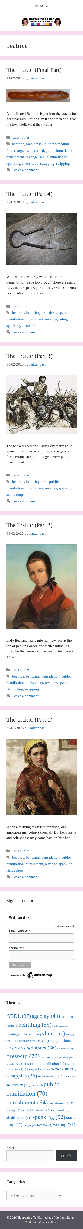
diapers (43, 1047)
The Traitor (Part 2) (29, 525)
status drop (30, 164)
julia (71, 1064)
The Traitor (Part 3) (29, 356)
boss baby (36, 1034)
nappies (23, 1076)
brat (29, 144)
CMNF (11, 1041)
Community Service (29, 1040)
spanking (13, 164)
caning (71, 1034)
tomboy (44, 1125)
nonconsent (51, 1076)
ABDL (18, 1016)
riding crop (67, 319)
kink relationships (17, 1069)
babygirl (67, 1017)
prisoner (37, 1085)
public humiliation (60, 151)
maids (62, 1069)
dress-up (40, 144)
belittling (33, 313)
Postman (20, 1085)
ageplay (46, 1016)
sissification (19, 1118)
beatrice (18, 144)
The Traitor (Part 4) (29, 194)
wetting (64, 1124)
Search (11, 1148)
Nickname (16, 948)
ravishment (61, 1103)
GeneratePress (48, 1222)
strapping (47, 164)
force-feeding (58, 144)
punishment (15, 157)
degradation (51, 676)
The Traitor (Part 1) (29, 719)
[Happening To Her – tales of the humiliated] (41, 22)
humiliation (54, 1064)
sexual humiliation (54, 157)
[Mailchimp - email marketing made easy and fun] (32, 978)
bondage (16, 1034)
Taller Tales (21, 137)
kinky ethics (36, 1069)
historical (37, 151)
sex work (61, 1110)
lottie (49, 1069)
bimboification (61, 1026)
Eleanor (48, 1057)
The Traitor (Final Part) (34, 70)
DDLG (22, 1048)
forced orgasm (17, 151)
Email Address (19, 931)
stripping (63, 164)
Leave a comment (25, 170)
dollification (65, 1049)
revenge (32, 157)
